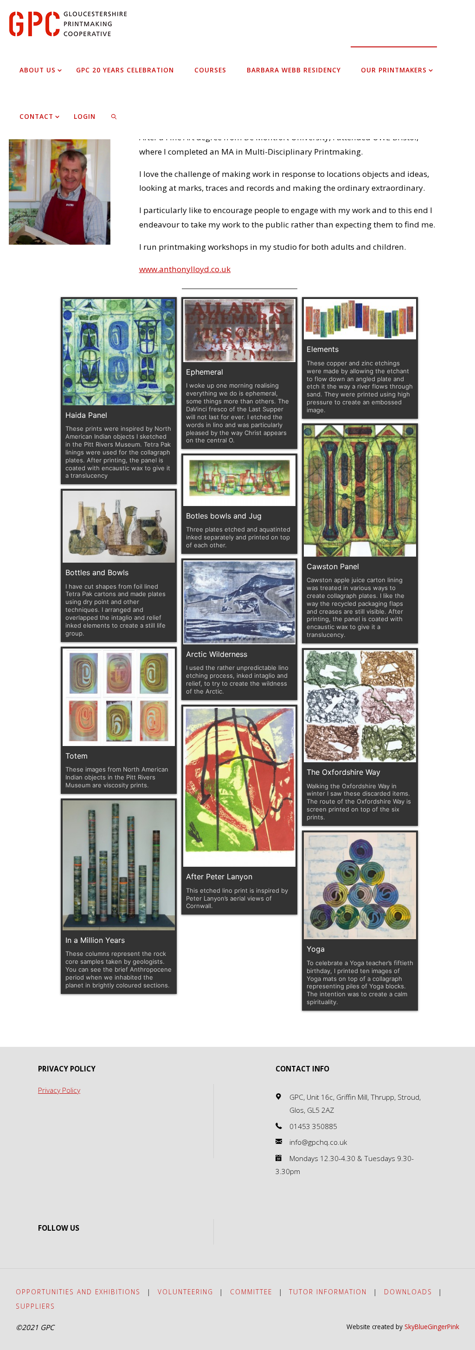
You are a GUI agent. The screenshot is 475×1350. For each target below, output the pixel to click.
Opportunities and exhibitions (78, 1291)
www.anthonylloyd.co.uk (185, 269)
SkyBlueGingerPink (431, 1326)
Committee (251, 1291)
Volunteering (185, 1291)
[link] (114, 116)
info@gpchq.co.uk (318, 1142)
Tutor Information (328, 1291)
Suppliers (35, 1306)
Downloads (408, 1291)
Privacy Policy (59, 1090)
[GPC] (68, 23)
